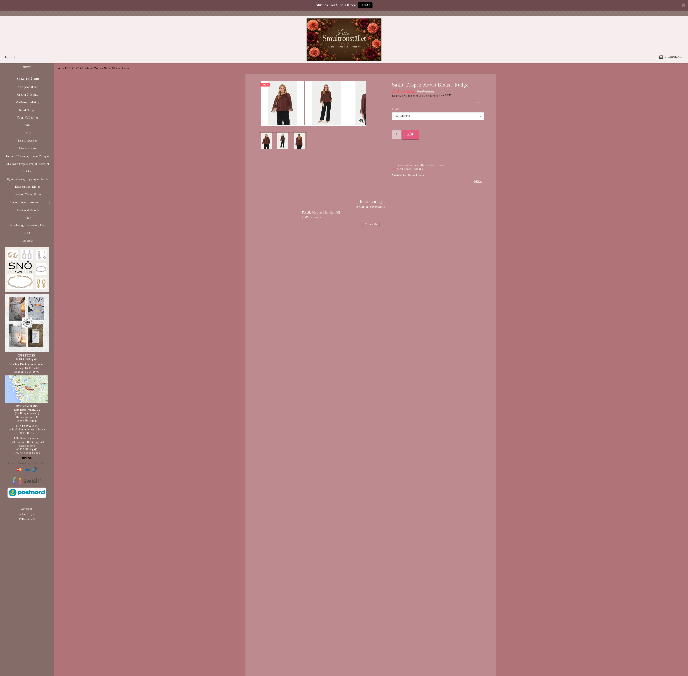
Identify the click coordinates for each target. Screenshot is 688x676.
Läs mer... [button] (478, 102)
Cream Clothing (28, 95)
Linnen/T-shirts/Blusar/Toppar (28, 156)
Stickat (28, 171)
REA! (365, 5)
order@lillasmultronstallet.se (27, 429)
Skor (28, 218)
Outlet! (28, 241)
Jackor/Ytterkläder (27, 194)
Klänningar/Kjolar (28, 187)
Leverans (26, 509)
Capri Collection (28, 117)
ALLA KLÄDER (27, 79)
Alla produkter (28, 87)
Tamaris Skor (27, 148)
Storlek (396, 109)
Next (370, 102)
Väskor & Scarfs (28, 210)
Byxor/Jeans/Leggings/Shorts (28, 179)
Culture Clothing (27, 102)
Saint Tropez (28, 110)
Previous (257, 102)
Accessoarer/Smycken (25, 202)
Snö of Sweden (28, 141)
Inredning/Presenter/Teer (28, 225)
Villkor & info (27, 519)
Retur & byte (27, 514)
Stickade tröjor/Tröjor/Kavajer (27, 164)
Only (28, 133)
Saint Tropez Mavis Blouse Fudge (108, 68)
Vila (28, 125)
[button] (672, 57)
